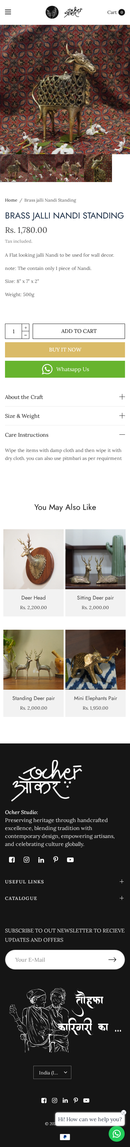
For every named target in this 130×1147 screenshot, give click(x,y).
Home (11, 200)
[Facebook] (11, 859)
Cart (112, 12)
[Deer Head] (33, 559)
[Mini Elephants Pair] (95, 660)
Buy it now (65, 349)
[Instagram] (26, 859)
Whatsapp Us (72, 369)
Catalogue (21, 898)
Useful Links (24, 882)
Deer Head (33, 598)
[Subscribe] (116, 960)
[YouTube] (70, 859)
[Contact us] (117, 1134)
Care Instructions (26, 434)
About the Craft (24, 397)
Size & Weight (22, 415)
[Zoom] (65, 89)
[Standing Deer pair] (33, 660)
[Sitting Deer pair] (95, 559)
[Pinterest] (55, 859)
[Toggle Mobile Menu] (12, 12)
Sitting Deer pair (95, 598)
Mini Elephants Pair (95, 698)
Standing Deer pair (33, 698)
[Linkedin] (41, 859)
